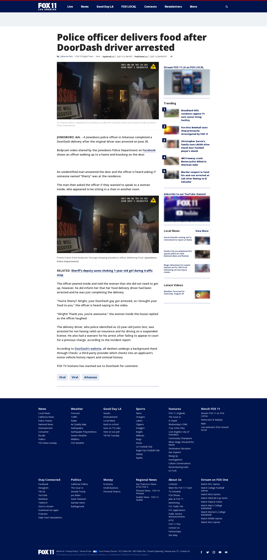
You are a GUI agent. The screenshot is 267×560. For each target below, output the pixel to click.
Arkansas (90, 377)
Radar (74, 420)
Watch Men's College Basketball (211, 507)
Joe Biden (76, 495)
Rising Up (173, 455)
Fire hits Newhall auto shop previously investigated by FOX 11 (194, 130)
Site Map (173, 535)
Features (175, 409)
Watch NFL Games (210, 484)
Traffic (74, 416)
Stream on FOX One (214, 480)
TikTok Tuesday (111, 435)
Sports (140, 409)
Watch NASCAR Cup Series (214, 498)
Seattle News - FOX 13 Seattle (147, 498)
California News (46, 416)
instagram (213, 552)
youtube (220, 552)
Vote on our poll (111, 431)
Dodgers (140, 428)
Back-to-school (111, 424)
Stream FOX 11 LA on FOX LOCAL (184, 67)
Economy (108, 484)
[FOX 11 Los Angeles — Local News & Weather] (48, 6)
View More (202, 231)
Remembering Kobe (179, 467)
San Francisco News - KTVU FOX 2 (147, 485)
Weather (77, 409)
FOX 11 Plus (175, 524)
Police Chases (45, 420)
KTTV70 (172, 470)
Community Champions (180, 438)
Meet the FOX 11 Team (180, 487)
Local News (172, 231)
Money (108, 480)
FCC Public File (176, 506)
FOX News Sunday (47, 442)
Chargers (140, 416)
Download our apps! (48, 510)
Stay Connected (49, 480)
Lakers (139, 420)
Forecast (75, 413)
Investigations (175, 459)
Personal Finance (112, 491)
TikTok (41, 491)
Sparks (139, 457)
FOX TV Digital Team (84, 56)
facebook (201, 552)
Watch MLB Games (210, 494)
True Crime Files (177, 428)
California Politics (79, 484)
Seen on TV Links (112, 428)
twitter (207, 552)
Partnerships (175, 531)
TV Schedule (175, 491)
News (42, 409)
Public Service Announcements (177, 515)
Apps (203, 423)
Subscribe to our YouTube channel (185, 194)
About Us (175, 480)
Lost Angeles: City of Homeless (179, 433)
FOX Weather (77, 442)
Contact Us (174, 527)
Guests (106, 413)
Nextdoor (43, 498)
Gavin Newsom (78, 498)
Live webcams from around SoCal (215, 428)
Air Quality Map (78, 424)
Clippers (140, 424)
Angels (139, 431)
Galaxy (139, 454)
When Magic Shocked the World (181, 443)
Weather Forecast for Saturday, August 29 (174, 292)
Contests (173, 484)
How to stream (45, 506)
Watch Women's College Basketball (213, 513)
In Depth (173, 420)
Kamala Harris (78, 502)
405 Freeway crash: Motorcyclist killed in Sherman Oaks (193, 161)
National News (45, 424)
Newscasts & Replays (212, 419)
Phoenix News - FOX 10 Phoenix (148, 492)
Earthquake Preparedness (84, 431)
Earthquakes (77, 428)
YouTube (42, 495)
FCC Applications (177, 510)
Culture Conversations (180, 463)
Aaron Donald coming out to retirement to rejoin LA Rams (178, 238)
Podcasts (43, 513)
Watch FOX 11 (210, 409)
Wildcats (140, 435)
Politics (41, 439)
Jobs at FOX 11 (176, 498)
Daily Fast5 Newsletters (50, 517)
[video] (202, 294)
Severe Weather (79, 435)
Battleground (77, 506)
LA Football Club (144, 446)
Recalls (41, 435)
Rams (139, 413)
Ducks (139, 442)
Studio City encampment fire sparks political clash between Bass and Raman (178, 253)
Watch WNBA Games (211, 518)
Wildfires (75, 439)
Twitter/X (42, 502)
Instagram (43, 487)
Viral (98, 56)
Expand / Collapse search (227, 6)
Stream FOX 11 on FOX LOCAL (212, 414)
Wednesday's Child (178, 424)
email (226, 552)
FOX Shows (174, 495)
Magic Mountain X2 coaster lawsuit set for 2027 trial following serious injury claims (177, 269)
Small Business (110, 487)
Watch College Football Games (212, 489)
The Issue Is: (175, 416)
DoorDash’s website (88, 348)
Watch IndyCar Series (211, 501)
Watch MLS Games (210, 522)
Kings (138, 439)
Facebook (149, 150)
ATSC (171, 520)
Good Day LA (112, 409)
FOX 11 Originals (177, 413)
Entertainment (45, 428)
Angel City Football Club (148, 450)
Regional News (146, 480)
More (193, 6)
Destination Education (180, 448)
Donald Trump (78, 491)
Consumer (43, 431)
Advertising (174, 502)
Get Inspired (175, 452)
